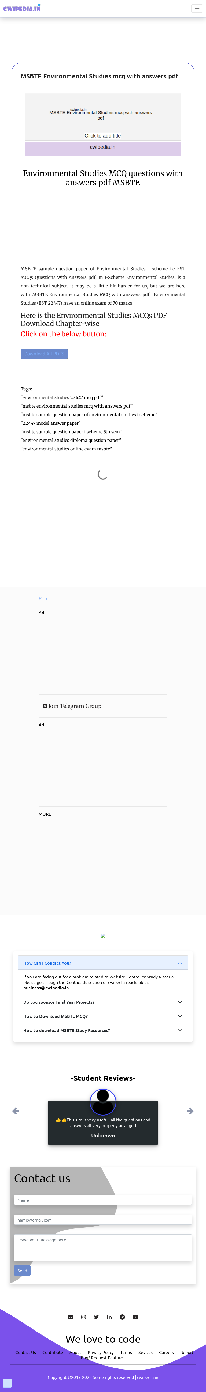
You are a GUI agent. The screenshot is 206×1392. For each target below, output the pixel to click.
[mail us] (70, 1317)
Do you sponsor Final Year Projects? (58, 1002)
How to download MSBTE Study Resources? (66, 1030)
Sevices (145, 1352)
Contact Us (25, 1352)
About (75, 1352)
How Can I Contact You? (47, 963)
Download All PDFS (44, 353)
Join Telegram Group (74, 706)
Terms (126, 1352)
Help (43, 598)
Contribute (52, 1352)
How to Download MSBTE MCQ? (55, 1016)
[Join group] (122, 1317)
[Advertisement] (33, 48)
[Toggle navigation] (197, 8)
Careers (166, 1352)
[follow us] (83, 1317)
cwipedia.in (147, 1377)
